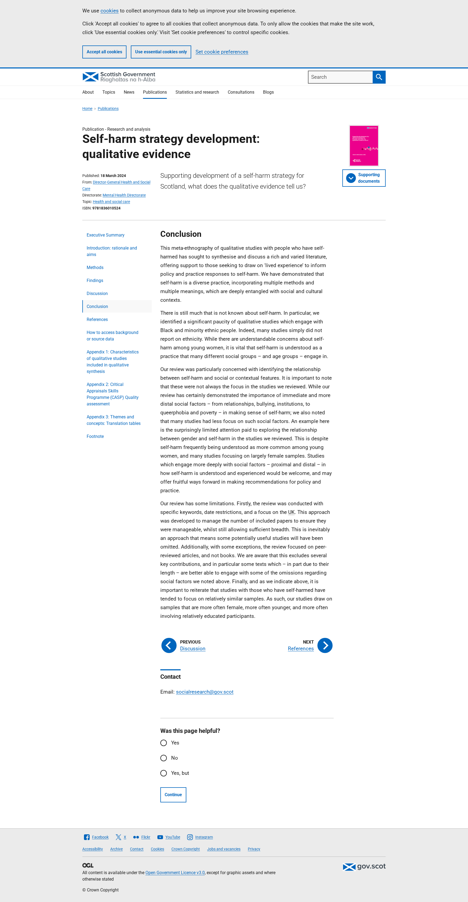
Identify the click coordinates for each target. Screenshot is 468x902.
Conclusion (97, 306)
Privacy (254, 849)
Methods (95, 267)
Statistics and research (197, 92)
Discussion (97, 293)
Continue (173, 794)
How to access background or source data (112, 336)
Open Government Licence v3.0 (175, 872)
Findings (95, 280)
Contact (137, 849)
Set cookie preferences (222, 52)
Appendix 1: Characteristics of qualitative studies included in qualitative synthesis (113, 361)
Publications (155, 92)
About (88, 92)
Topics (108, 92)
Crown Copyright (185, 849)
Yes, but (180, 773)
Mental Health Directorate (124, 195)
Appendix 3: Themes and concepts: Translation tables (114, 420)
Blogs (268, 92)
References (97, 319)
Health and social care (111, 201)
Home (87, 108)
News (129, 92)
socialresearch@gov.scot (204, 692)
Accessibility (92, 849)
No (174, 758)
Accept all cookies (104, 51)
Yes (175, 743)
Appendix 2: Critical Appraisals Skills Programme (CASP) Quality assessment (113, 394)
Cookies (157, 849)
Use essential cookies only (161, 51)
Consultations (241, 92)
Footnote (95, 436)
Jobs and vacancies (223, 849)
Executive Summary (106, 235)
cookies (109, 11)
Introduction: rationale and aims (112, 251)
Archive (116, 849)
